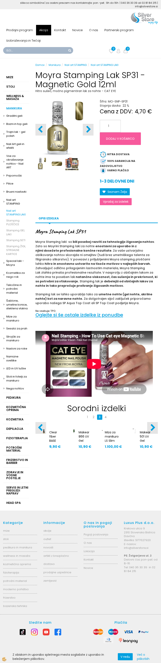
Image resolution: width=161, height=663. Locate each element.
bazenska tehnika (15, 606)
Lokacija (89, 551)
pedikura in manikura (17, 547)
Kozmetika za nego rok (15, 275)
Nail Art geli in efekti (15, 146)
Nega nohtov (15, 388)
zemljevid (49, 581)
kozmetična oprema (17, 564)
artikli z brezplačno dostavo (56, 560)
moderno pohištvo (16, 589)
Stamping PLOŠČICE (12, 223)
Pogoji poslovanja (96, 534)
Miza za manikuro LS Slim (112, 436)
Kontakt (60, 30)
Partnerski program (119, 30)
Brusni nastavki (16, 192)
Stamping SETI (15, 240)
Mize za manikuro (12, 319)
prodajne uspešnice (57, 572)
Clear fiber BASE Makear (54, 438)
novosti (48, 547)
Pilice (9, 184)
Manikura (55, 65)
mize (6, 531)
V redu (125, 657)
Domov (40, 65)
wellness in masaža (16, 556)
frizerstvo (9, 598)
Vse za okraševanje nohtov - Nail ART (14, 162)
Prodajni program (19, 30)
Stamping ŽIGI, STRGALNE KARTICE (16, 250)
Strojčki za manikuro (13, 339)
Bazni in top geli (16, 124)
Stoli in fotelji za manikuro (16, 379)
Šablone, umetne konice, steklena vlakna (17, 304)
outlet (47, 539)
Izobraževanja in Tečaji (23, 40)
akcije (47, 531)
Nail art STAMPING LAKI (16, 213)
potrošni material (15, 581)
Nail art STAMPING (13, 202)
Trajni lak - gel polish (15, 134)
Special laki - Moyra (15, 263)
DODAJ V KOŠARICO (120, 139)
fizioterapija (11, 573)
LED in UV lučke (16, 368)
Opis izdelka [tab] (49, 218)
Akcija (43, 30)
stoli (6, 539)
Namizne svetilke (12, 358)
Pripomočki (14, 176)
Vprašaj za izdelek (116, 202)
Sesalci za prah (16, 328)
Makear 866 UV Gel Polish (84, 438)
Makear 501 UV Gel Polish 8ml (145, 440)
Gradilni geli (14, 116)
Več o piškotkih (143, 657)
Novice (77, 30)
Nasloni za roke (16, 349)
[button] (88, 130)
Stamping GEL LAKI (15, 232)
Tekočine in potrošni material (14, 289)
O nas (93, 30)
